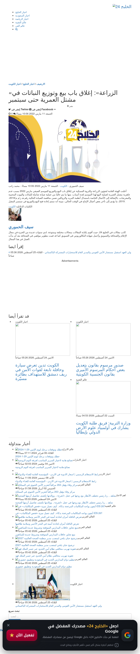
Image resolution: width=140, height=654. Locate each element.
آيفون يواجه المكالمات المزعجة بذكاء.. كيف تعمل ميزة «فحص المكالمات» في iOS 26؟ (58, 513)
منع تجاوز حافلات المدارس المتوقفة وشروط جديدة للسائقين (45, 534)
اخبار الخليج (21, 12)
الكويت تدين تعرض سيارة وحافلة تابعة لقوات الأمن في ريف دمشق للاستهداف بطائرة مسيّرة (41, 371)
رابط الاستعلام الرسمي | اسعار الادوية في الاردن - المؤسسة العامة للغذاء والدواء (55, 481)
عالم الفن (20, 25)
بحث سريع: (14, 610)
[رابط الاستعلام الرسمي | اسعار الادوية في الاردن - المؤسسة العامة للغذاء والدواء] (57, 474)
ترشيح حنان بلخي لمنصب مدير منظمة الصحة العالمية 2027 (44, 545)
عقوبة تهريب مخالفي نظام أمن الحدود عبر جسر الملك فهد (44, 555)
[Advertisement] (70, 56)
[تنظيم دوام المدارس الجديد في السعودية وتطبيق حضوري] (45, 559)
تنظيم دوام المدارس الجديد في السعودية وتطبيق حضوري (43, 566)
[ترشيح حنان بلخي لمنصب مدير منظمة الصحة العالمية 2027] (46, 537)
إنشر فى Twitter (20, 109)
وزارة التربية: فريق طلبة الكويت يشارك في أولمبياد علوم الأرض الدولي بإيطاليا (103, 427)
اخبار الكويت (15, 83)
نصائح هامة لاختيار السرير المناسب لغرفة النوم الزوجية (42, 467)
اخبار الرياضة (21, 19)
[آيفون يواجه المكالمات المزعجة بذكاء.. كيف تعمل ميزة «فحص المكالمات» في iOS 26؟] (60, 506)
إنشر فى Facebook (42, 109)
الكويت (63, 186)
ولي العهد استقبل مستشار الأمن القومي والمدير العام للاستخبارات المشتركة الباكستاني (70, 252)
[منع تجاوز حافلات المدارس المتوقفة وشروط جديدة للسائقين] (46, 527)
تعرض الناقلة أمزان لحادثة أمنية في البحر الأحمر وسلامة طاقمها (47, 523)
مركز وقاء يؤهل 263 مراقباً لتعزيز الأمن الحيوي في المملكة (45, 491)
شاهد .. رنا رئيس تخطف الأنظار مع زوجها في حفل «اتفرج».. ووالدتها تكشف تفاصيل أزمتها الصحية (64, 502)
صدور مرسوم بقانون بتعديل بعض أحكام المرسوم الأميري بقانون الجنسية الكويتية (100, 369)
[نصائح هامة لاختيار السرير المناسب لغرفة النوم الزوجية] (44, 459)
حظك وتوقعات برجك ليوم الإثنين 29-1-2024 (37, 456)
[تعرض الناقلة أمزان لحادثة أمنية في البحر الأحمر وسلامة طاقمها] (48, 516)
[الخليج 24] (122, 6)
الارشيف (41, 83)
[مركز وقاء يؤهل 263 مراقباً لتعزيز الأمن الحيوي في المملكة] (46, 484)
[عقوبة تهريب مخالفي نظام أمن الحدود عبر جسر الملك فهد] (45, 548)
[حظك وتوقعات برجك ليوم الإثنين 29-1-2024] (38, 449)
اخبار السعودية (22, 15)
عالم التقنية (20, 22)
